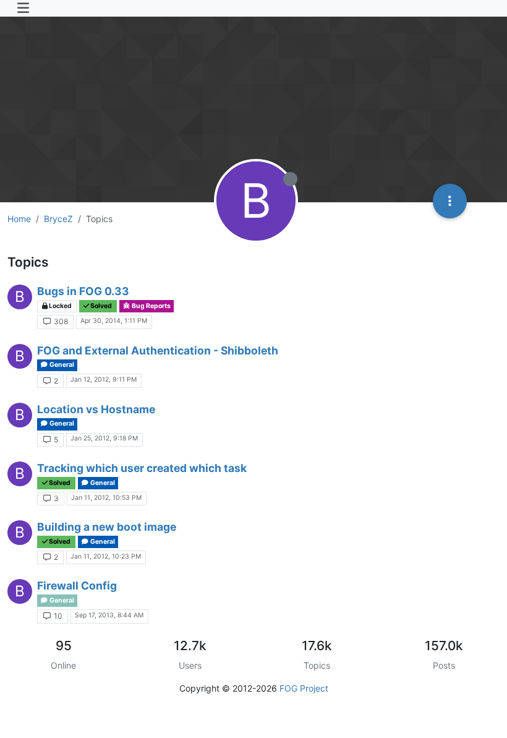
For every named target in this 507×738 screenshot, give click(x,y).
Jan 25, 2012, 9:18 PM (104, 438)
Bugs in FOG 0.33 (83, 291)
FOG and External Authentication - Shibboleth (157, 350)
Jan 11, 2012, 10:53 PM (106, 498)
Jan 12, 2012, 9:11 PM (103, 379)
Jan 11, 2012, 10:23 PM (105, 556)
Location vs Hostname (96, 409)
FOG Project (303, 688)
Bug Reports (150, 306)
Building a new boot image (106, 526)
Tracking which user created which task (142, 467)
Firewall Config (77, 585)
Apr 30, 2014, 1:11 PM (113, 321)
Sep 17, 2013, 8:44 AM (109, 615)
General (61, 365)
